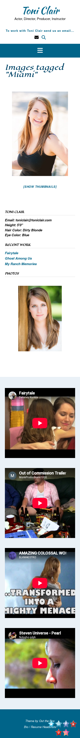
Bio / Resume (33, 726)
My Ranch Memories (21, 263)
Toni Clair (40, 10)
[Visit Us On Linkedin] (58, 726)
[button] (40, 51)
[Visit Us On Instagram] (66, 734)
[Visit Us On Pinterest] (58, 734)
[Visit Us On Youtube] (73, 726)
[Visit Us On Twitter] (51, 726)
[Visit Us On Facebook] (66, 726)
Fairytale (11, 252)
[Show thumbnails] (40, 186)
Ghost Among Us (18, 258)
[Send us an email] (36, 37)
